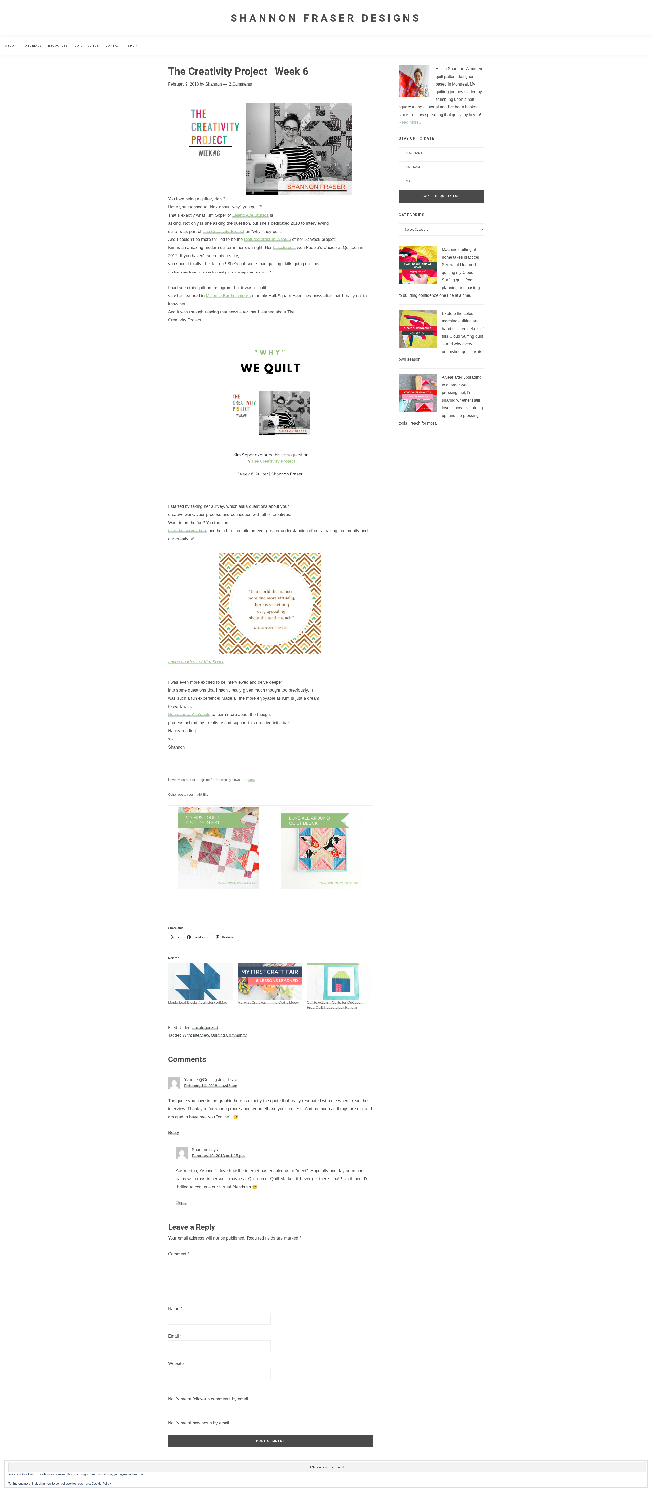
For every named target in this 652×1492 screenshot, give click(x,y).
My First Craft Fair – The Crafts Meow (268, 1002)
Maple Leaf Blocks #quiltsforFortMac (197, 1002)
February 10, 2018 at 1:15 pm (218, 1156)
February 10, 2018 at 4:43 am (210, 1086)
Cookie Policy (101, 1483)
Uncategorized (205, 1027)
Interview (201, 1035)
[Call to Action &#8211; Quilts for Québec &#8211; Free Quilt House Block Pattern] (339, 981)
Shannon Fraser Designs (326, 18)
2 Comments (240, 84)
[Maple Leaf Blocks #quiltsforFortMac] (200, 981)
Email (175, 1336)
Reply (173, 1132)
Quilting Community (229, 1035)
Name (175, 1308)
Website (176, 1363)
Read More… (411, 122)
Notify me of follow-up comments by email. (208, 1399)
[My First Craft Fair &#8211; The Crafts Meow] (270, 981)
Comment (178, 1253)
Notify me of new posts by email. (199, 1422)
